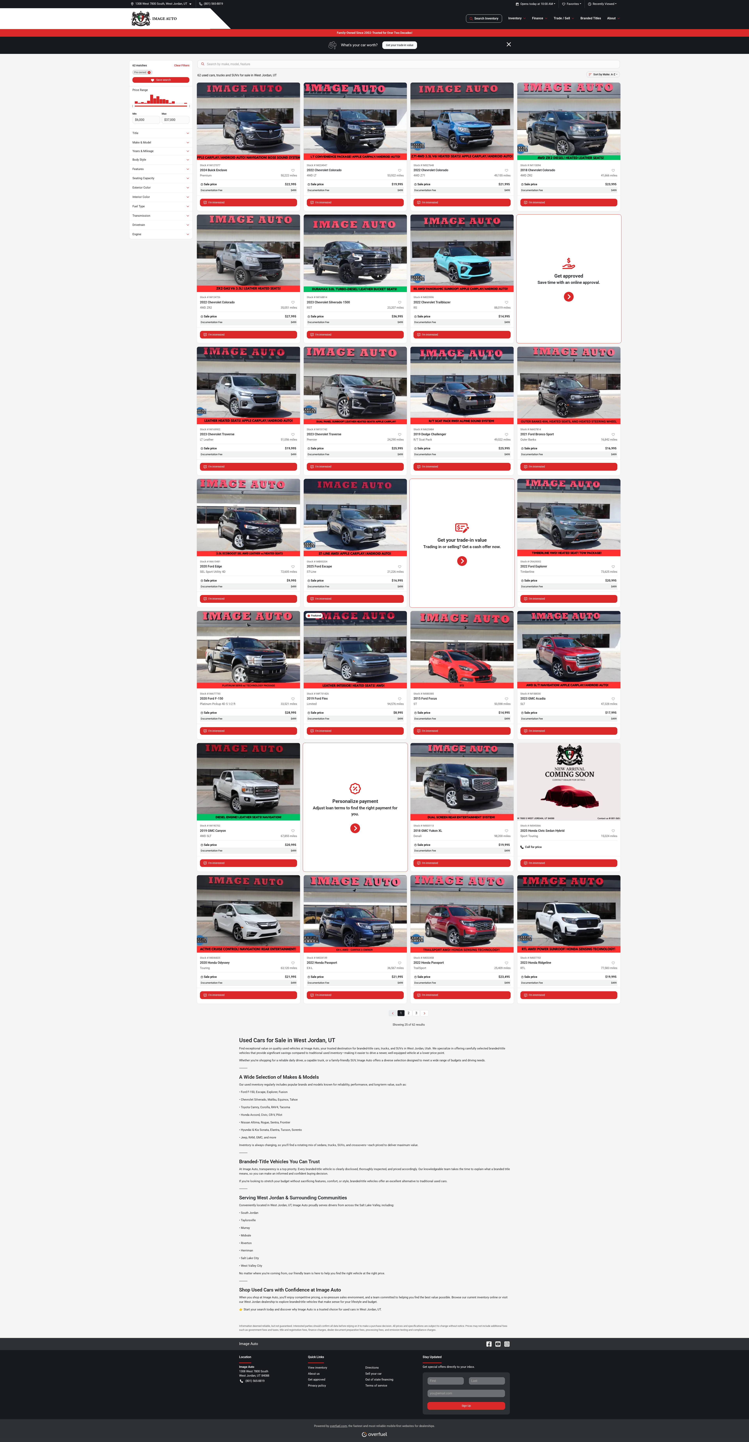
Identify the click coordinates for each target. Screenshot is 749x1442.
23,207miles (395, 307)
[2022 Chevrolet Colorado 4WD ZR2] (248, 253)
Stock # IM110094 (530, 165)
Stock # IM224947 (317, 165)
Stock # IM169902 (210, 429)
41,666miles (609, 175)
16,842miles (609, 439)
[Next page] (424, 1013)
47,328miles (609, 704)
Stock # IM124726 (210, 297)
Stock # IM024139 (317, 957)
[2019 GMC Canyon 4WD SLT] (248, 781)
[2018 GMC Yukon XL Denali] (462, 781)
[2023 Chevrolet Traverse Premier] (355, 385)
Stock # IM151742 (317, 429)
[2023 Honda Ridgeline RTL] (569, 914)
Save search (163, 79)
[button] (162, 4)
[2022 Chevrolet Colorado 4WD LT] (355, 121)
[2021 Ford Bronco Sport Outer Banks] (569, 385)
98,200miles (502, 836)
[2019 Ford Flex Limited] (355, 649)
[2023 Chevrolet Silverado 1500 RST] (355, 253)
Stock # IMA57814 (530, 429)
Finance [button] (537, 18)
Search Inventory (486, 18)
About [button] (611, 18)
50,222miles (289, 175)
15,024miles (609, 836)
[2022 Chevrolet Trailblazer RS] (462, 253)
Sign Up (466, 1405)
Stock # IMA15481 (210, 561)
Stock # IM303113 (424, 825)
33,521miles (289, 704)
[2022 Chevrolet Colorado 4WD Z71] (462, 121)
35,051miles (289, 307)
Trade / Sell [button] (562, 18)
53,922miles (395, 175)
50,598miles (502, 704)
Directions (372, 1367)
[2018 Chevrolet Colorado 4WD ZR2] (569, 121)
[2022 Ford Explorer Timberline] (569, 517)
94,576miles (395, 704)
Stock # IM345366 (530, 825)
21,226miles (395, 572)
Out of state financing (379, 1379)
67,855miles (289, 836)
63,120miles (289, 968)
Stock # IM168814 (317, 297)
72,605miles (289, 572)
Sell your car (373, 1373)
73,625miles (609, 572)
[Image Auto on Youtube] (496, 1343)
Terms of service (376, 1385)
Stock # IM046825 (210, 957)
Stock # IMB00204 (317, 561)
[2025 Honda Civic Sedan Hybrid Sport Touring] (569, 781)
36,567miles (395, 968)
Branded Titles (590, 18)
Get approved (316, 1379)
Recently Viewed (603, 4)
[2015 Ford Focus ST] (462, 649)
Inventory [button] (515, 18)
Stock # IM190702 (210, 825)
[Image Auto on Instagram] (505, 1343)
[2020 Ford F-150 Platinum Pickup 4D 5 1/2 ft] (248, 649)
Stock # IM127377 (210, 165)
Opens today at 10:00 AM (536, 4)
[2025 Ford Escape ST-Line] (355, 517)
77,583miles (609, 968)
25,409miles (502, 968)
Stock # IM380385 (424, 693)
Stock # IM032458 (424, 957)
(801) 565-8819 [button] (213, 3)
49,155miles (502, 175)
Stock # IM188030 (530, 693)
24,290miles (395, 439)
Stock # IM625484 (424, 429)
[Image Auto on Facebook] (487, 1343)
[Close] (508, 44)
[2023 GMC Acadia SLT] (569, 649)
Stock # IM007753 (530, 957)
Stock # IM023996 (424, 297)
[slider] (132, 106)
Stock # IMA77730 (210, 693)
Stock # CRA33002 (530, 561)
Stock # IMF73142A (318, 693)
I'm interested (216, 202)
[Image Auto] (154, 18)
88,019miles (502, 307)
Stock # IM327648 (424, 165)
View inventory (317, 1367)
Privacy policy (317, 1385)
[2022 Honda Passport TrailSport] (462, 914)
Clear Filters (181, 65)
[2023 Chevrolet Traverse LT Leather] (248, 385)
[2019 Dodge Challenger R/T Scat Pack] (462, 385)
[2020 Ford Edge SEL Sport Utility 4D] (248, 517)
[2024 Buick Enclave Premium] (248, 121)
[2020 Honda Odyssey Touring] (248, 914)
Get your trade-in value (399, 45)
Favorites (573, 4)
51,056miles (289, 439)
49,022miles (502, 439)
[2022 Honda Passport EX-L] (355, 914)
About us (314, 1373)
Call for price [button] (533, 847)
